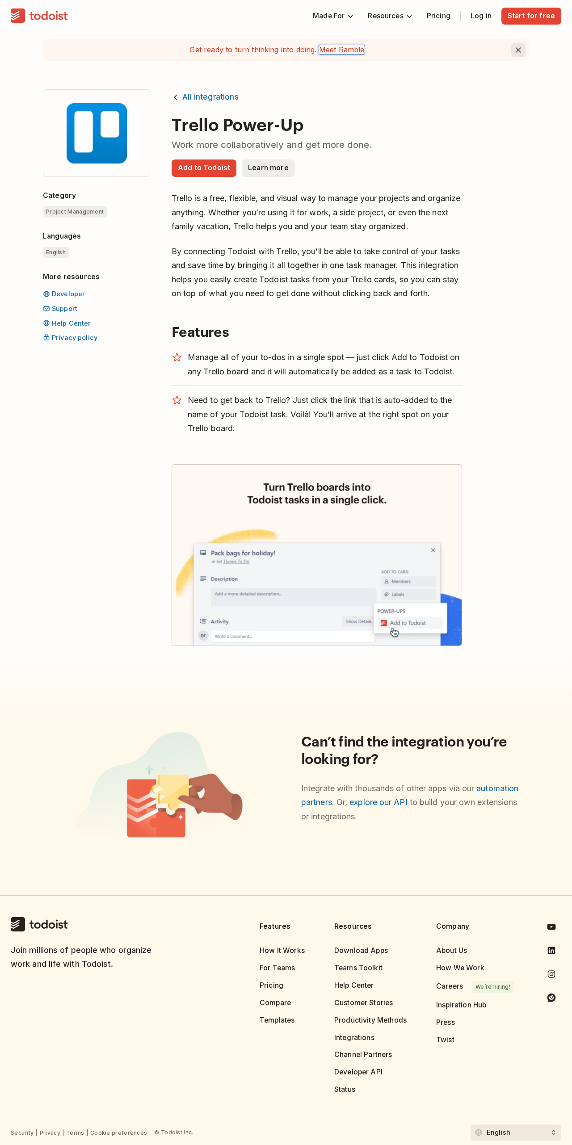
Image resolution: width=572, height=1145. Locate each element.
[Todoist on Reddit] (551, 999)
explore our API (378, 802)
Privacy (50, 1132)
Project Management (75, 211)
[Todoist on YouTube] (551, 928)
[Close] (518, 50)
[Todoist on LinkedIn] (551, 952)
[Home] (39, 16)
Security (22, 1132)
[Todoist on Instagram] (551, 976)
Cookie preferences (118, 1132)
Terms (75, 1132)
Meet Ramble (342, 49)
